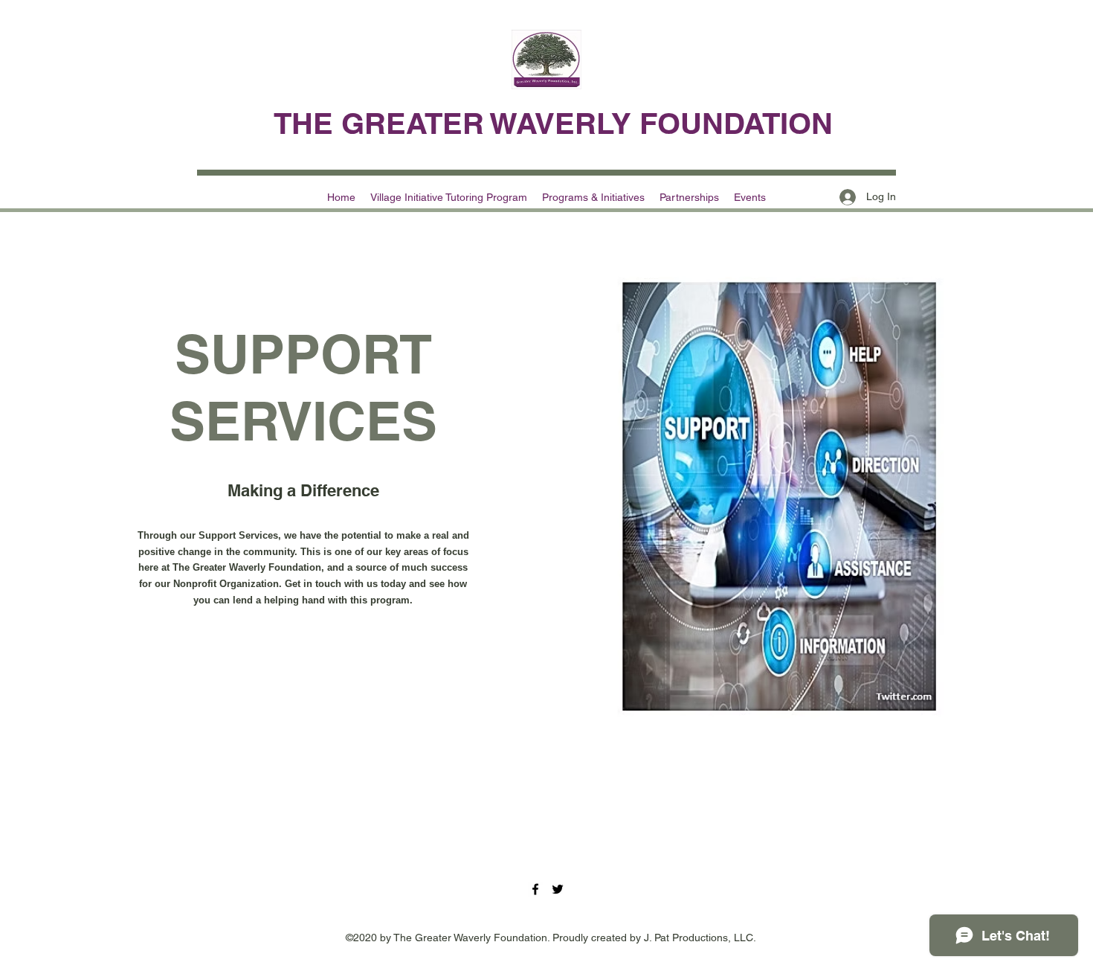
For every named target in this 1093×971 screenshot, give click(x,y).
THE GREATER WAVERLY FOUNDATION (553, 123)
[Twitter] (557, 889)
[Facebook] (535, 889)
